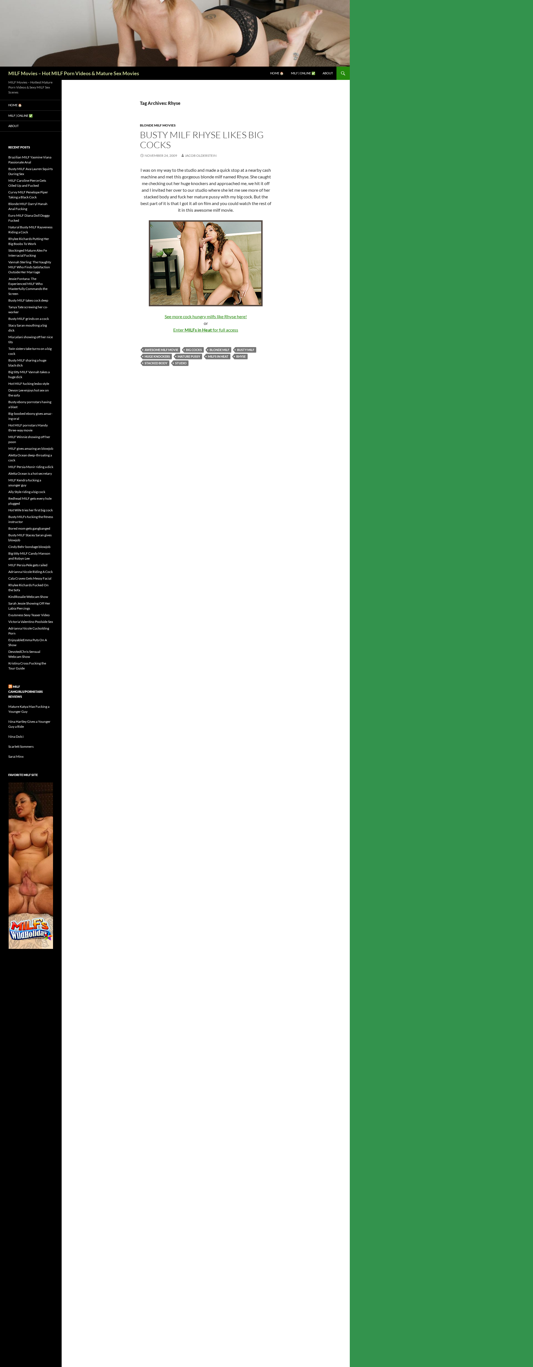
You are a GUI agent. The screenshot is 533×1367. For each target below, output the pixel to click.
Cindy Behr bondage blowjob (29, 547)
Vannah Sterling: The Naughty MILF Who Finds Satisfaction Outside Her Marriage (29, 267)
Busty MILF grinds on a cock (28, 319)
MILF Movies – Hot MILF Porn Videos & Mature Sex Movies (73, 73)
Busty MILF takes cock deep (28, 300)
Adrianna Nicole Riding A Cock (30, 572)
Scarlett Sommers (21, 746)
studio (181, 363)
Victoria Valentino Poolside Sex (30, 622)
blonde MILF (219, 350)
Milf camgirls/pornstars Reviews (25, 691)
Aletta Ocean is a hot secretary (30, 473)
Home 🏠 (277, 73)
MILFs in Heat (218, 356)
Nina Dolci (16, 736)
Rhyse (241, 356)
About (328, 73)
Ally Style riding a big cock (26, 492)
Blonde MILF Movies (158, 125)
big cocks (194, 350)
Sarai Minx (16, 756)
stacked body (156, 363)
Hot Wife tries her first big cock (30, 510)
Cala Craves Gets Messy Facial (29, 578)
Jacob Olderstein (201, 155)
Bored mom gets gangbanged (29, 528)
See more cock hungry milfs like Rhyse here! (206, 316)
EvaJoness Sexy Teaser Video (29, 615)
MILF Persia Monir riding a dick (30, 467)
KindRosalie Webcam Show (28, 597)
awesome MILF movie (161, 350)
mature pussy (189, 356)
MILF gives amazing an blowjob (30, 448)
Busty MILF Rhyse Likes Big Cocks (202, 139)
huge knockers (157, 356)
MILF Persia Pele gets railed (27, 565)
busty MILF (245, 350)
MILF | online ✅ (303, 73)
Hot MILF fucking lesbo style (28, 383)
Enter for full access (205, 329)
